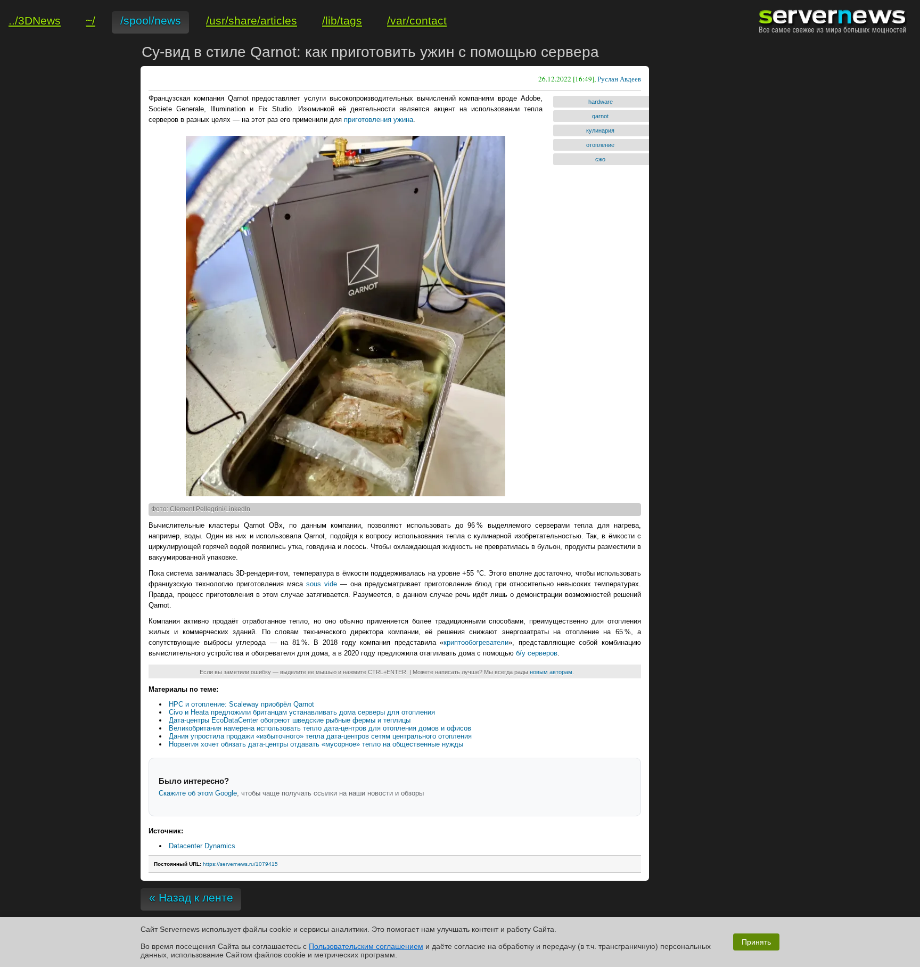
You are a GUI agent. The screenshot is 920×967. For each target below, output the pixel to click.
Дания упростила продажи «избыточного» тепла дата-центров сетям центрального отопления (320, 736)
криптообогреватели (475, 642)
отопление (600, 145)
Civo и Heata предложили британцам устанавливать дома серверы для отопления (302, 712)
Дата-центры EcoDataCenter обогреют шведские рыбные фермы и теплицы (289, 720)
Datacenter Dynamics (202, 846)
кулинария (600, 130)
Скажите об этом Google (198, 793)
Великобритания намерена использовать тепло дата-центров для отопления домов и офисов (320, 728)
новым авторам (551, 672)
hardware (600, 102)
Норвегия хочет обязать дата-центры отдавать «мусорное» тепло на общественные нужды (316, 744)
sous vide (321, 584)
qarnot (600, 116)
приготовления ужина (378, 120)
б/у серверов (536, 653)
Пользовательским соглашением (366, 946)
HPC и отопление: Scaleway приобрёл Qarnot (241, 704)
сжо (600, 159)
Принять (756, 942)
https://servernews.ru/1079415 (240, 864)
